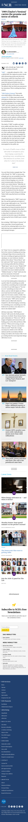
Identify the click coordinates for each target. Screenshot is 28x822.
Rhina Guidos (11, 527)
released (3, 97)
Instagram (19, 806)
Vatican (3, 687)
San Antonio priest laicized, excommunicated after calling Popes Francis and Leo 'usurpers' (16, 378)
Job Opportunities (6, 768)
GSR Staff (3, 583)
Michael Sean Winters (6, 555)
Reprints (3, 776)
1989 (3, 72)
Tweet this (15, 167)
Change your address (7, 773)
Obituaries (4, 715)
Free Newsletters (5, 751)
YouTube (17, 806)
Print (26, 63)
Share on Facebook (17, 63)
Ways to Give (4, 732)
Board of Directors (6, 793)
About (3, 782)
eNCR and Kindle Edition (7, 754)
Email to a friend (23, 63)
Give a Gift (4, 749)
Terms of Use (13, 810)
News (2, 685)
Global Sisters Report (7, 706)
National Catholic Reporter (3, 801)
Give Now (3, 724)
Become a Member (6, 727)
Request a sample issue (7, 757)
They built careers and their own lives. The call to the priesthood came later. (16, 460)
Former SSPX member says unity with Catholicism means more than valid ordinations (15, 433)
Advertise (3, 718)
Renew (19, 4)
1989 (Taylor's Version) (8, 93)
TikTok (22, 806)
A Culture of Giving (6, 730)
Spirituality (4, 695)
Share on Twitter (20, 63)
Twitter (12, 806)
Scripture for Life (6, 698)
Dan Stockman (4, 527)
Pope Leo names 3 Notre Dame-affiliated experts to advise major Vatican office (15, 405)
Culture (3, 19)
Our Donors (4, 737)
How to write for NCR (7, 766)
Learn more (21, 58)
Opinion (3, 547)
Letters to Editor (5, 771)
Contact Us (4, 763)
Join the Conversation (6, 56)
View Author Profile (10, 53)
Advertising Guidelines (5, 810)
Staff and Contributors (7, 790)
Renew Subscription (6, 746)
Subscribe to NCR (5, 744)
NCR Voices (6, 544)
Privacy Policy (5, 788)
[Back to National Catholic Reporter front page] (7, 5)
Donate (16, 4)
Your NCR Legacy (5, 735)
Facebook (14, 806)
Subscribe (24, 4)
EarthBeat (4, 704)
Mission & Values (5, 785)
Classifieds (4, 713)
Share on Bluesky (14, 63)
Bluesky (9, 806)
